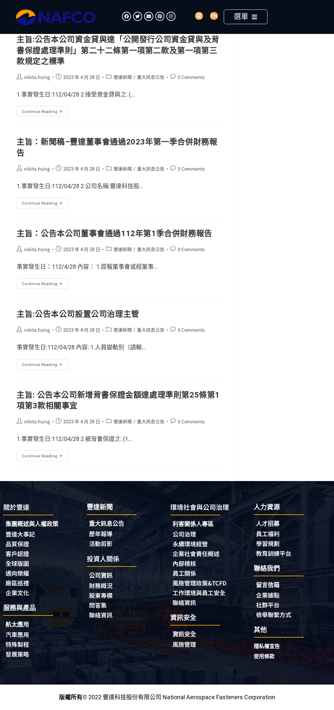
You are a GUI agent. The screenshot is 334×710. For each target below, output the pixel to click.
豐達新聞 (123, 77)
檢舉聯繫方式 (273, 614)
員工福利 (268, 533)
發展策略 (17, 654)
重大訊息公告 (150, 77)
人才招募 (268, 523)
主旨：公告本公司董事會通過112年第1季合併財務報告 (114, 233)
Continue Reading (44, 110)
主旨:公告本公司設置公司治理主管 (78, 314)
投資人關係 (103, 558)
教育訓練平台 (273, 553)
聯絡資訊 (101, 615)
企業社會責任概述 (196, 553)
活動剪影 (101, 543)
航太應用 (17, 624)
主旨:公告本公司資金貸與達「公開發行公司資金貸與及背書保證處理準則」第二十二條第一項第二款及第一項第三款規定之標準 (118, 50)
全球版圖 (17, 563)
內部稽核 (184, 563)
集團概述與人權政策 (32, 524)
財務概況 (101, 585)
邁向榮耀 (17, 573)
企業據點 (268, 595)
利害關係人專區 (193, 524)
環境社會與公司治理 (199, 507)
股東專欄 (101, 595)
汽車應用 (17, 634)
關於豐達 (16, 507)
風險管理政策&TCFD (200, 583)
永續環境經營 (190, 543)
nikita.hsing (37, 77)
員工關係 (184, 573)
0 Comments (191, 77)
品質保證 (17, 543)
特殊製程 (17, 644)
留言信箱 (268, 585)
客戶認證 (17, 553)
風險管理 (184, 644)
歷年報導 (101, 533)
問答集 (98, 605)
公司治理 (184, 534)
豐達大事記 (20, 534)
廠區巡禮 (17, 583)
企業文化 (17, 592)
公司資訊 (101, 575)
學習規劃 (268, 543)
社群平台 (268, 604)
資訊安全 (184, 634)
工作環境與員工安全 (199, 592)
